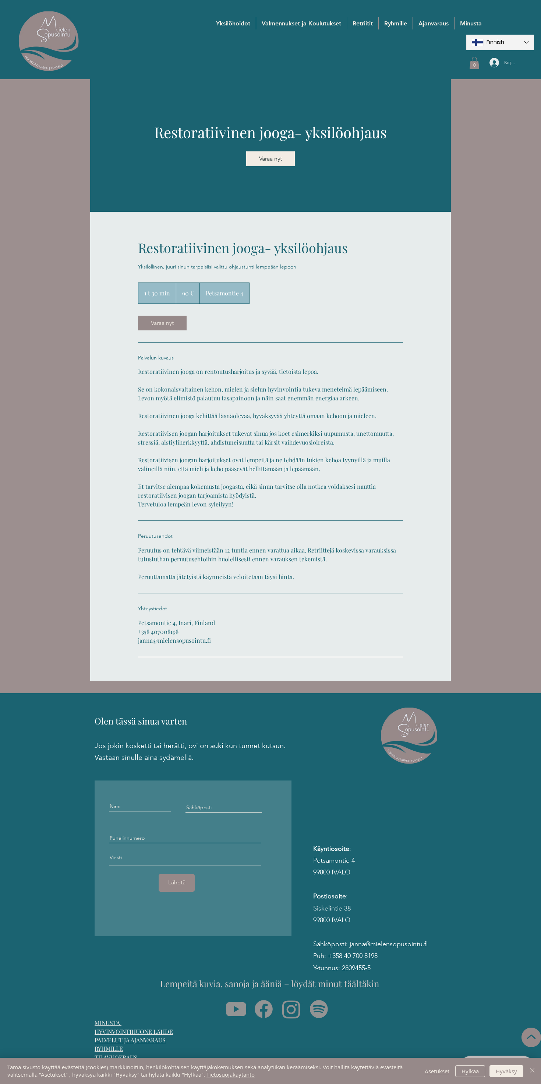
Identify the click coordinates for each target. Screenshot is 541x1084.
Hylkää (470, 1071)
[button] (399, 397)
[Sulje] (532, 1071)
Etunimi (149, 546)
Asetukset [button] (437, 1071)
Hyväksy (506, 1071)
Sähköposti (153, 579)
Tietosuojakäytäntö (230, 1074)
